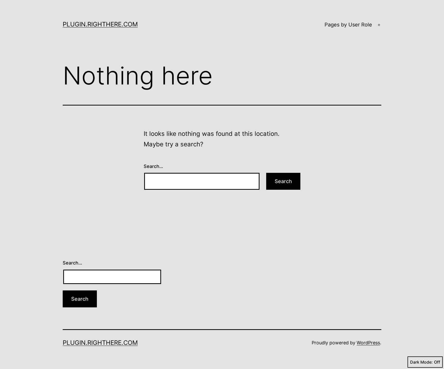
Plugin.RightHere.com (100, 24)
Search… (153, 166)
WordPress (368, 342)
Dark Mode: (421, 362)
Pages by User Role (348, 25)
